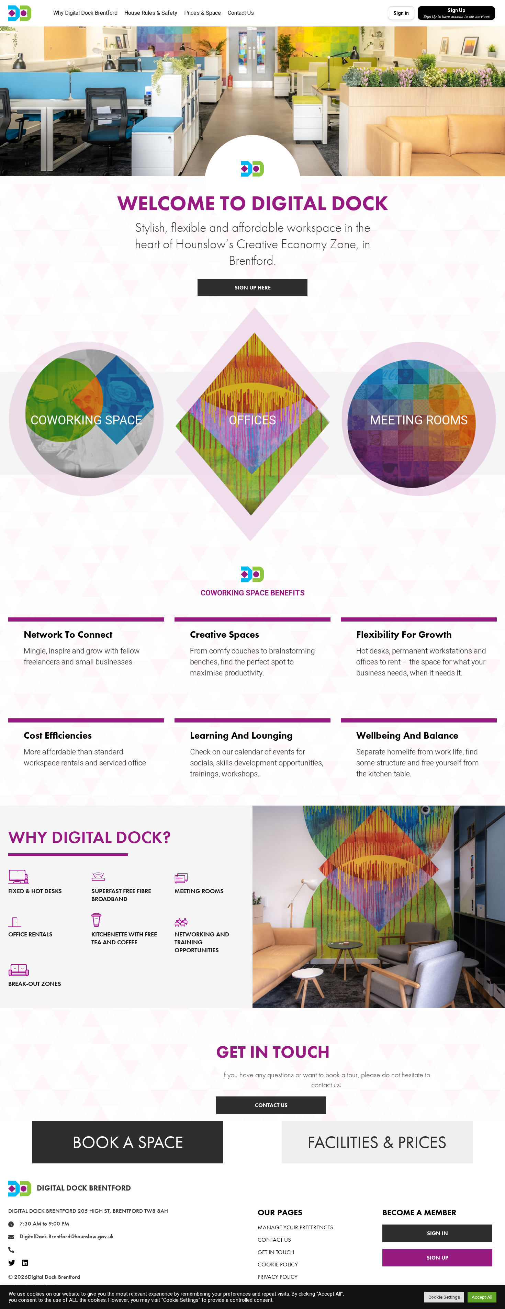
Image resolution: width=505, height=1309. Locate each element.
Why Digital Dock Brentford (85, 13)
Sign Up (437, 1257)
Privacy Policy (278, 1276)
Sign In (437, 1233)
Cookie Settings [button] (444, 1297)
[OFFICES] (252, 440)
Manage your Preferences (295, 1227)
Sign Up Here (253, 287)
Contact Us (241, 13)
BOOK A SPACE (127, 1142)
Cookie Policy (278, 1264)
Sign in (401, 13)
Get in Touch (276, 1252)
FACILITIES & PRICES (377, 1142)
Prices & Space (202, 13)
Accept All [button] (482, 1297)
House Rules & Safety (150, 13)
